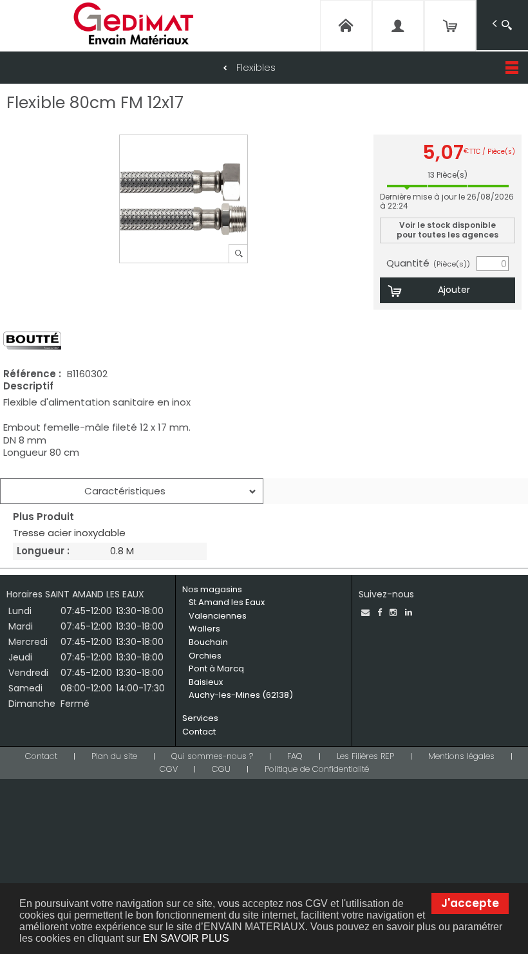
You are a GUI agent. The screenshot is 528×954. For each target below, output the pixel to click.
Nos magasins (212, 589)
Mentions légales (461, 756)
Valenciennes (218, 616)
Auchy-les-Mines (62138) (241, 695)
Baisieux (206, 682)
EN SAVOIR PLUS (186, 938)
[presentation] (132, 491)
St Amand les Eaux (227, 602)
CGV (169, 769)
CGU (221, 769)
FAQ (295, 756)
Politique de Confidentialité (317, 769)
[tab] (131, 491)
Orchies (205, 656)
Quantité (428, 263)
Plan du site (114, 756)
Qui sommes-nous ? (212, 756)
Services (200, 718)
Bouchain (208, 642)
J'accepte (470, 903)
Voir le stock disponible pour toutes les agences (447, 229)
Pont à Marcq (216, 668)
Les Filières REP (365, 756)
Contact (199, 731)
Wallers (204, 628)
